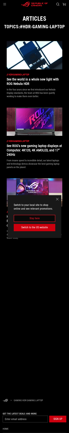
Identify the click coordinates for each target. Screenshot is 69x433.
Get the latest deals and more (20, 413)
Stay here (34, 218)
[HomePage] (5, 400)
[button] (5, 4)
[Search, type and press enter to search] (58, 4)
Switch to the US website (34, 227)
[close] (57, 199)
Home (6, 428)
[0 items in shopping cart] (64, 4)
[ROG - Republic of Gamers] (34, 4)
